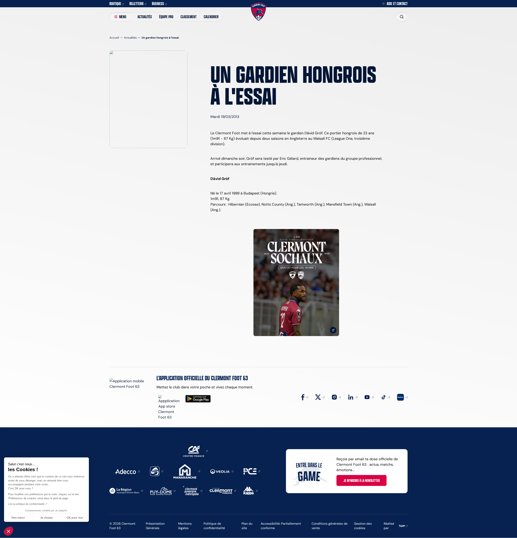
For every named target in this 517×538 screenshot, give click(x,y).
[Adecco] (127, 471)
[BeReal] (402, 397)
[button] (8, 531)
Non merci (18, 517)
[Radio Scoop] (156, 471)
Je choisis (46, 517)
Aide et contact (397, 3)
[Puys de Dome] (163, 490)
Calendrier (211, 16)
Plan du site (247, 526)
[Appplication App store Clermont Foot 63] (170, 407)
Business (158, 3)
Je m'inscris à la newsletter (362, 480)
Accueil (114, 37)
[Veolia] (221, 471)
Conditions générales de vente (330, 526)
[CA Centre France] (195, 451)
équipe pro (166, 16)
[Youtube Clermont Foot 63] (369, 397)
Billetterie (136, 3)
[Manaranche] (186, 471)
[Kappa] (250, 490)
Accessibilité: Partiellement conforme (281, 526)
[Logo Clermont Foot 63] (258, 11)
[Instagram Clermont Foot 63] (336, 397)
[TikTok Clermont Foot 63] (385, 397)
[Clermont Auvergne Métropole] (192, 490)
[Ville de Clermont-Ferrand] (223, 490)
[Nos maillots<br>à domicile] (296, 282)
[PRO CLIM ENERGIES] (252, 471)
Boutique (115, 3)
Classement (189, 16)
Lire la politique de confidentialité (26, 504)
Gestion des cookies (363, 526)
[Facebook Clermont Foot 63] (304, 397)
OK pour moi (75, 517)
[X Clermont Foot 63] (320, 397)
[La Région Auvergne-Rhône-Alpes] (126, 490)
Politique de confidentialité (214, 526)
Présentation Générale (155, 526)
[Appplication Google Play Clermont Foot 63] (198, 398)
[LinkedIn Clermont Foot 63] (352, 397)
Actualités (145, 16)
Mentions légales (185, 526)
